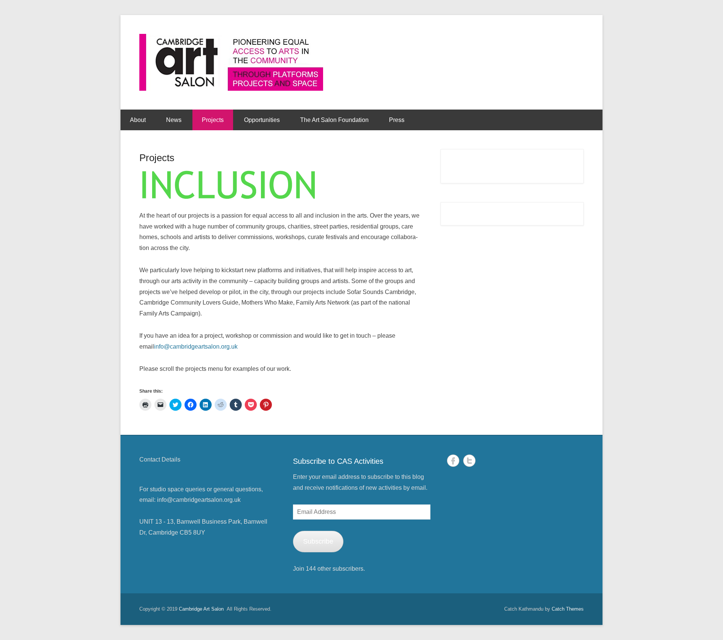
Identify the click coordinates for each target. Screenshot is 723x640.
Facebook (453, 460)
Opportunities (262, 120)
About (138, 120)
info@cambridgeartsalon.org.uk (196, 346)
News (174, 120)
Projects (213, 120)
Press (396, 120)
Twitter (469, 460)
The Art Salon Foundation (334, 120)
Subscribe (318, 541)
